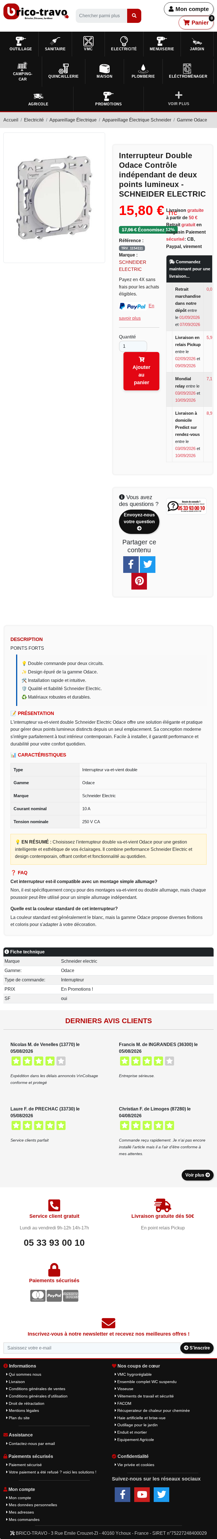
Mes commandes (24, 1519)
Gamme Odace (192, 120)
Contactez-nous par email (31, 1443)
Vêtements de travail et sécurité (145, 1396)
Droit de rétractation (26, 1403)
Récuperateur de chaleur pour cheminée (153, 1410)
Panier (201, 21)
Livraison (16, 1381)
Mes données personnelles (32, 1505)
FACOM (123, 1403)
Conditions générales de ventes (36, 1388)
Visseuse (124, 1388)
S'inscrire (199, 1347)
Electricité (34, 120)
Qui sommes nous (24, 1374)
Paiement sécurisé (25, 1464)
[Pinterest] (139, 581)
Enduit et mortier (131, 1432)
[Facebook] (131, 564)
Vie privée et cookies (135, 1464)
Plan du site (19, 1418)
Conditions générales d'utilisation (38, 1396)
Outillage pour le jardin (137, 1425)
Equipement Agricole (135, 1439)
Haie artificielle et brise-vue (141, 1418)
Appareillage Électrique (73, 120)
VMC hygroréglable (134, 1374)
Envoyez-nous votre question (139, 518)
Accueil (10, 120)
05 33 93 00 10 (54, 1243)
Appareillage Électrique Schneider (136, 120)
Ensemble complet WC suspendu (146, 1381)
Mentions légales (23, 1410)
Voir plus (195, 1175)
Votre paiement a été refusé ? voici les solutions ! (52, 1472)
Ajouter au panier (141, 374)
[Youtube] (142, 1494)
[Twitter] (147, 564)
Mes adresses (21, 1512)
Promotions (108, 104)
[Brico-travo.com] (36, 11)
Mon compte (191, 9)
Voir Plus (179, 104)
